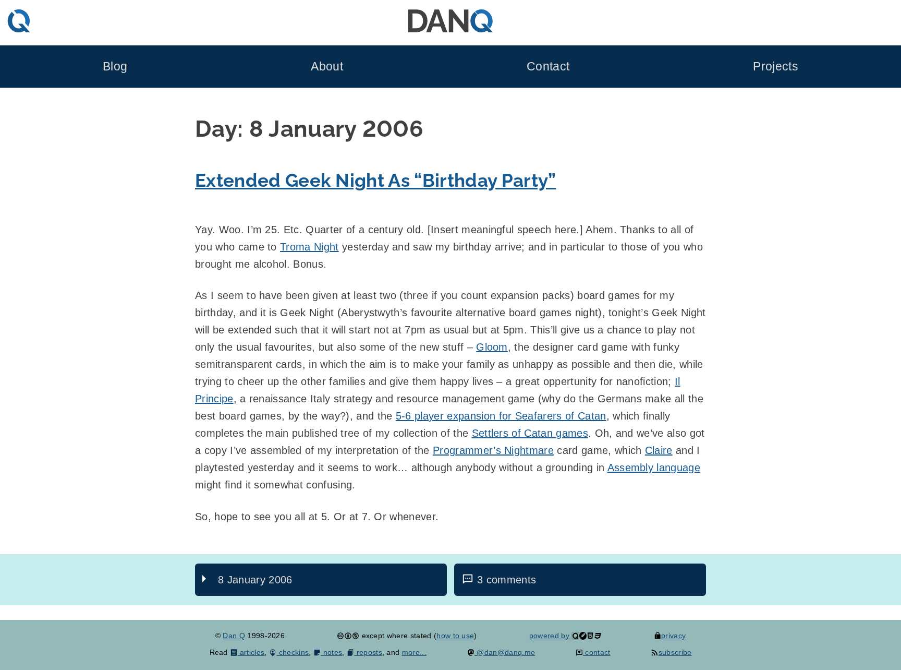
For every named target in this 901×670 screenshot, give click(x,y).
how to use (455, 635)
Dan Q (234, 635)
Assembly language (653, 467)
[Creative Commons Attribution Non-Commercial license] (348, 635)
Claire (659, 450)
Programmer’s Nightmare (493, 450)
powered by (550, 635)
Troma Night (309, 247)
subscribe (675, 652)
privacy (673, 635)
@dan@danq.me (504, 652)
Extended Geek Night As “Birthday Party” (375, 180)
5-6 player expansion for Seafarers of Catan (501, 416)
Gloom (492, 347)
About (327, 66)
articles (251, 652)
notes (331, 652)
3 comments (506, 579)
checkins (292, 652)
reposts (368, 652)
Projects (775, 66)
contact (597, 652)
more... (414, 652)
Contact (548, 66)
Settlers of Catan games (530, 433)
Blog (115, 66)
